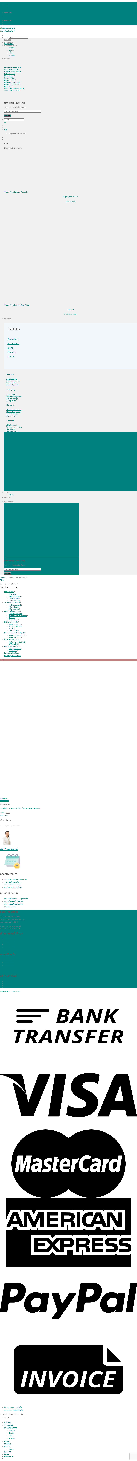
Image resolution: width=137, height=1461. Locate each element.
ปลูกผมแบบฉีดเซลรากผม (13, 904)
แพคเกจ (7, 58)
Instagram (8, 983)
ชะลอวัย (12, 56)
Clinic (6, 987)
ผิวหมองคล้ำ (9, 960)
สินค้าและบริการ (10, 45)
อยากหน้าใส (9, 968)
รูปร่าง (11, 53)
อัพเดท (11, 495)
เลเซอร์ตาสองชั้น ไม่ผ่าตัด (13, 901)
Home (2, 577)
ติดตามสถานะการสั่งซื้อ (13, 1407)
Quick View (4, 801)
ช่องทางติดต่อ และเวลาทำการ (15, 879)
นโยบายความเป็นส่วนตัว (13, 1410)
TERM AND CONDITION (10, 991)
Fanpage (7, 981)
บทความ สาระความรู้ (12, 885)
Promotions (13, 343)
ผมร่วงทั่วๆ (8, 944)
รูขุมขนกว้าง (9, 965)
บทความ (7, 319)
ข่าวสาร (7, 492)
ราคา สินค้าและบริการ (12, 882)
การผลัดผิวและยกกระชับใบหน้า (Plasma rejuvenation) (20, 808)
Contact (11, 356)
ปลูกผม (11, 50)
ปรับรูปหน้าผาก (10, 942)
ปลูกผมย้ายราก (10, 907)
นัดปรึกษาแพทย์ (9, 849)
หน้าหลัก (7, 40)
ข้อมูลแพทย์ (8, 42)
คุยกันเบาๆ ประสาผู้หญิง (13, 887)
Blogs (10, 347)
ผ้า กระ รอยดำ (9, 962)
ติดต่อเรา (7, 497)
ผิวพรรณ (12, 48)
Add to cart (4, 815)
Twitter (7, 985)
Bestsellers (12, 339)
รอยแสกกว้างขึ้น (10, 947)
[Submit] (5, 122)
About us (11, 352)
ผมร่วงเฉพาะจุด (10, 939)
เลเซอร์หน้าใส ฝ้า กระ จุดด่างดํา (16, 899)
